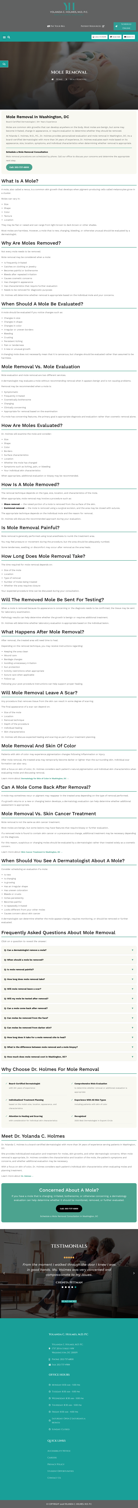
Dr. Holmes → (27, 1176)
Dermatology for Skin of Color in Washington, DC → (45, 778)
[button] (4, 37)
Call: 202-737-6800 (19, 167)
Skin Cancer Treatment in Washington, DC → (42, 852)
